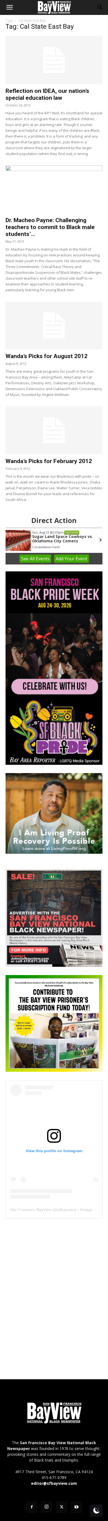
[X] (61, 1507)
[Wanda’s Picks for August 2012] (54, 326)
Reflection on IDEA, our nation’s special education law (47, 94)
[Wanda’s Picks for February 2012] (54, 430)
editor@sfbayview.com (54, 1483)
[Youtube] (76, 1507)
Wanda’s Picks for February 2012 (49, 461)
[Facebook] (31, 1507)
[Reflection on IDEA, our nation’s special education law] (54, 60)
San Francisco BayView (31, 1209)
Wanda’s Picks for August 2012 (47, 356)
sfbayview (66, 1209)
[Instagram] (46, 1506)
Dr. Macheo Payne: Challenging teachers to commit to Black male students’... (50, 227)
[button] (9, 7)
